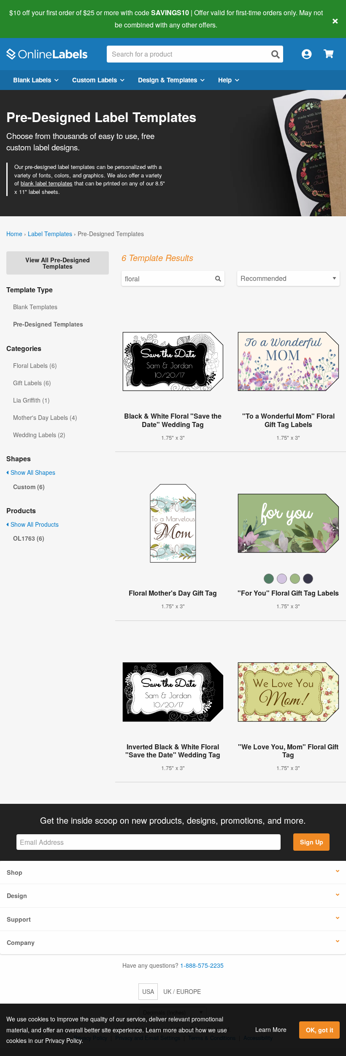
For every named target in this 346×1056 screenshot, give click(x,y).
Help (225, 79)
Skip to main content (30, 18)
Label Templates (50, 233)
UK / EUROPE (182, 991)
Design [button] (17, 895)
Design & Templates (167, 79)
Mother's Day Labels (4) (45, 417)
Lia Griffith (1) (31, 400)
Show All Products (34, 524)
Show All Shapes (32, 472)
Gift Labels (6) (32, 382)
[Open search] (275, 54)
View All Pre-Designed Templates (57, 263)
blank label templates (47, 183)
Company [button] (21, 942)
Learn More (271, 1029)
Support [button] (19, 919)
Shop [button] (14, 872)
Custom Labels (94, 79)
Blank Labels (32, 79)
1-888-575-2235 (202, 965)
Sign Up (311, 842)
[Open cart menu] (328, 54)
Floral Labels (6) (35, 365)
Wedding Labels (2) (39, 434)
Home (14, 233)
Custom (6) (29, 486)
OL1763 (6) (28, 538)
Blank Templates (35, 306)
